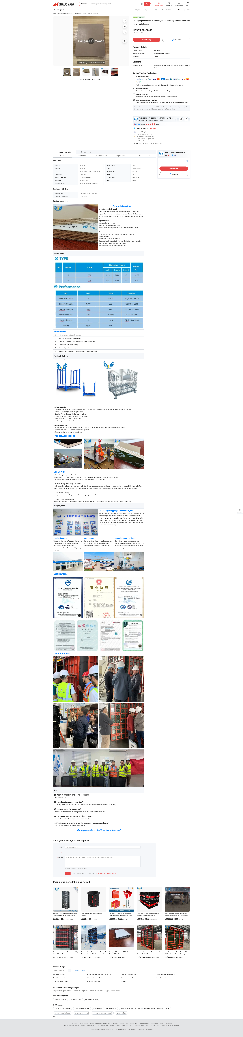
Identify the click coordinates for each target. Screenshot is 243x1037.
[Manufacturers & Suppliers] (63, 4)
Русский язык (104, 1025)
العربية (131, 1025)
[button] (149, 155)
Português (90, 1025)
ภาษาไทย (152, 1025)
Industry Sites (133, 1023)
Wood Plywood (97, 1008)
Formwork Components (94, 981)
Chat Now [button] (177, 40)
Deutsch (118, 1025)
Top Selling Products (59, 974)
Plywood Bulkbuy (121, 1013)
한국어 (137, 1025)
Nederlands (125, 1025)
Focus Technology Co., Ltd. (109, 1029)
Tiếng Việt (165, 1025)
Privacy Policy (149, 1029)
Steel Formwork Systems (129, 974)
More (54, 1016)
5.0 (166, 155)
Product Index (154, 1023)
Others (123, 981)
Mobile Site (162, 1023)
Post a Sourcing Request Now (106, 873)
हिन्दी (147, 1025)
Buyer (146, 10)
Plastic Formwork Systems (61, 978)
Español (83, 1025)
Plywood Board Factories (82, 1008)
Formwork (95, 13)
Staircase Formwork (61, 999)
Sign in (188, 5)
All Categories (60, 10)
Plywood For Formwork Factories (130, 1008)
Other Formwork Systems (60, 981)
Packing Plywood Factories (63, 1008)
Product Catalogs (80, 970)
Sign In (136, 143)
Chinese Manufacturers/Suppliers (98, 1023)
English (77, 1025)
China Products (84, 1023)
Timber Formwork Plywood (63, 1013)
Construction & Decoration (65, 13)
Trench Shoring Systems (163, 978)
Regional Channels (144, 1023)
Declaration (141, 1029)
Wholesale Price (124, 1023)
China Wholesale (113, 1023)
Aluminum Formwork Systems (164, 974)
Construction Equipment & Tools (82, 13)
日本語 (142, 1025)
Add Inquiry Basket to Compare (91, 79)
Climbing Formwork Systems (95, 978)
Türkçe (158, 1025)
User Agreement (132, 1029)
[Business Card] (187, 160)
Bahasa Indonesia (174, 1025)
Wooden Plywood (111, 1008)
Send (67, 873)
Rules (188, 10)
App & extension (166, 10)
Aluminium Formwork (91, 999)
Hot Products (75, 1023)
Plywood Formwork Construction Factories (156, 1008)
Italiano (112, 1025)
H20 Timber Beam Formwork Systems (98, 974)
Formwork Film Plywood (82, 1013)
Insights (169, 1023)
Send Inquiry (146, 40)
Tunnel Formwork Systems (129, 978)
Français (97, 1025)
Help (156, 10)
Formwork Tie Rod (76, 999)
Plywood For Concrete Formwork (102, 1013)
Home (54, 13)
